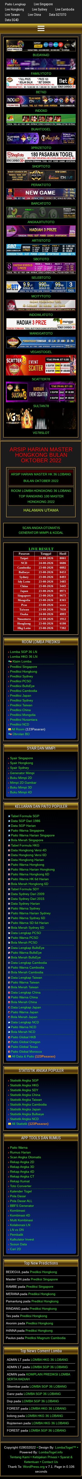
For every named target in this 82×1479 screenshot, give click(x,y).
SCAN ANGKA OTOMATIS (41, 528)
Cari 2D (15, 1249)
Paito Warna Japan (24, 1012)
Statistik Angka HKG (24, 1085)
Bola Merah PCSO (24, 942)
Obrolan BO (21, 734)
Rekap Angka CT (22, 1176)
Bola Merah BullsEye (26, 957)
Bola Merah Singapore (27, 840)
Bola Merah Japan (24, 1017)
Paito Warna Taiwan (25, 982)
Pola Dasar (18, 1196)
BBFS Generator (22, 1206)
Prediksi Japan (20, 695)
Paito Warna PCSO (24, 937)
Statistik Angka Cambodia (28, 1104)
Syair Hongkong (21, 763)
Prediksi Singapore (23, 666)
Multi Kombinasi (21, 1220)
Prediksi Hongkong (23, 671)
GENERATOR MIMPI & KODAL (41, 532)
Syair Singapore (21, 758)
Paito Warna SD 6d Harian (30, 923)
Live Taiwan (12, 14)
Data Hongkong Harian (27, 860)
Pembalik (16, 1234)
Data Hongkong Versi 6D (28, 855)
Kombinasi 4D (20, 1215)
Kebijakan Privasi (45, 1457)
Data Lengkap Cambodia (29, 962)
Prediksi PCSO (20, 681)
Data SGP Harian (23, 825)
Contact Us (50, 1462)
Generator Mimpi (22, 773)
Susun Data (18, 1244)
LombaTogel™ (65, 1447)
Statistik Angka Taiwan (26, 1099)
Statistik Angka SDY (24, 1090)
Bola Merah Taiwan (24, 987)
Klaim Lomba (22, 661)
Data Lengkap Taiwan (26, 977)
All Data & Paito (23, 1056)
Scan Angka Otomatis (25, 1157)
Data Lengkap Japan (26, 1007)
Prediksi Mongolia (23, 715)
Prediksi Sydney (21, 676)
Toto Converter (20, 1186)
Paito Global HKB (23, 1037)
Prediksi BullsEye (22, 686)
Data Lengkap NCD (25, 1022)
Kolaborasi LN (20, 1225)
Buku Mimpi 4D (21, 792)
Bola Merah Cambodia (27, 972)
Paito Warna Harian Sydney (31, 913)
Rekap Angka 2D (22, 1162)
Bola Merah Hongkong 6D (29, 884)
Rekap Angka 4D (22, 1171)
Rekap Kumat (20, 1181)
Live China (34, 14)
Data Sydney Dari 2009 (27, 894)
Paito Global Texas (24, 1047)
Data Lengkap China (26, 992)
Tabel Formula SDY (25, 889)
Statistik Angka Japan (25, 1109)
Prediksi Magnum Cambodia (45, 1338)
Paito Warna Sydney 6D (28, 918)
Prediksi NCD (19, 724)
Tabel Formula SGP (25, 816)
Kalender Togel (21, 1191)
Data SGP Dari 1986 (25, 821)
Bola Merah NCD (23, 1032)
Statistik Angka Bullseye (27, 1114)
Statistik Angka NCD (24, 1119)
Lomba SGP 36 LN (23, 652)
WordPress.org (34, 1466)
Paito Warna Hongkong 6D (30, 874)
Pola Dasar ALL (21, 1201)
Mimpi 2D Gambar (23, 782)
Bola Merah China (24, 1002)
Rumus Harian (20, 1152)
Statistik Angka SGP (24, 1080)
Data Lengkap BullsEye (27, 948)
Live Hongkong (14, 9)
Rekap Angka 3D (22, 1167)
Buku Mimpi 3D (21, 787)
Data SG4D (12, 20)
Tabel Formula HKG (25, 845)
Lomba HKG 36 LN (23, 656)
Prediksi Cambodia (23, 691)
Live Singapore (43, 4)
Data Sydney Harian (25, 903)
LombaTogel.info (51, 1452)
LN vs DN (17, 1230)
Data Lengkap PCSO (26, 933)
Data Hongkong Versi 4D (28, 850)
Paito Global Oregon (25, 1042)
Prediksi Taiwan (21, 705)
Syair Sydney (19, 768)
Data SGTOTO (57, 14)
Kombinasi (17, 1210)
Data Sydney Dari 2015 (27, 899)
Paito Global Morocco (26, 1051)
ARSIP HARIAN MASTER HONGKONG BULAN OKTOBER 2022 (41, 454)
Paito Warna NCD (23, 1027)
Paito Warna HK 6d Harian (30, 879)
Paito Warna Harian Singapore (33, 835)
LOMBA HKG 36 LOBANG (49, 1359)
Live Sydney (39, 9)
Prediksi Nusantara (23, 719)
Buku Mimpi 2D (21, 778)
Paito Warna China (24, 997)
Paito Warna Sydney (25, 908)
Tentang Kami (20, 1457)
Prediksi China (20, 710)
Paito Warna (19, 1147)
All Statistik (19, 1124)
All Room (18, 729)
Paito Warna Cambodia (27, 967)
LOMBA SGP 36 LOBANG (49, 1367)
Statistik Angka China (25, 1095)
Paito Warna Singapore (27, 830)
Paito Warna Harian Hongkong (33, 869)
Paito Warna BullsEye (26, 952)
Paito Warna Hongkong (27, 864)
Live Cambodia (64, 9)
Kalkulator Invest (22, 1239)
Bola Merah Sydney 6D (27, 927)
